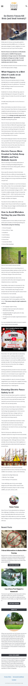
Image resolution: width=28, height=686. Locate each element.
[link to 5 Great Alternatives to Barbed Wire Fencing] (14, 539)
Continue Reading (14, 565)
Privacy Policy (7, 676)
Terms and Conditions (18, 676)
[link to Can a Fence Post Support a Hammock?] (14, 577)
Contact (14, 679)
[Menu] (2, 6)
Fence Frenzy (14, 507)
